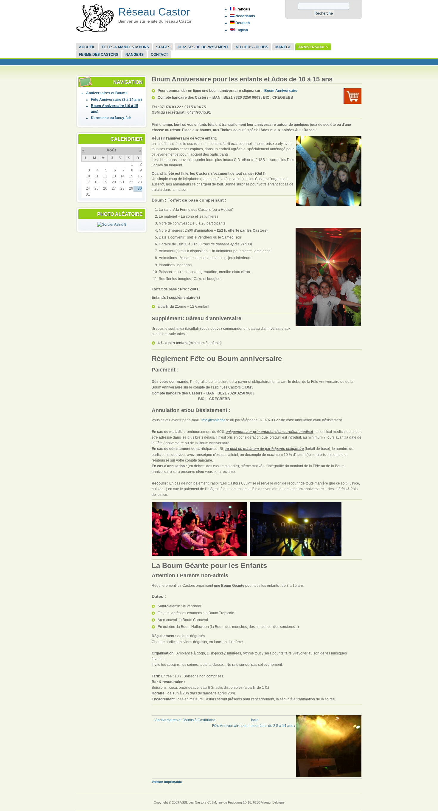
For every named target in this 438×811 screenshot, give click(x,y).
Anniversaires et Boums (107, 93)
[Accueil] (95, 32)
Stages (163, 47)
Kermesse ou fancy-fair (111, 118)
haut (254, 720)
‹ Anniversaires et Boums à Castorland (184, 720)
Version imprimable (167, 782)
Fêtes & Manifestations (125, 47)
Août (111, 150)
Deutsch (242, 23)
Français (242, 9)
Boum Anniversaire (280, 91)
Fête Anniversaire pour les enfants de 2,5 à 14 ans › (253, 726)
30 (140, 188)
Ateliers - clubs (251, 47)
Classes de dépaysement (203, 47)
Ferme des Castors (98, 54)
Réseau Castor (154, 12)
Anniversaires (313, 47)
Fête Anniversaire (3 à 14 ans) (116, 99)
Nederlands (244, 16)
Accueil (87, 47)
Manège (283, 47)
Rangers (134, 54)
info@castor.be (213, 420)
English (241, 30)
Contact (159, 54)
